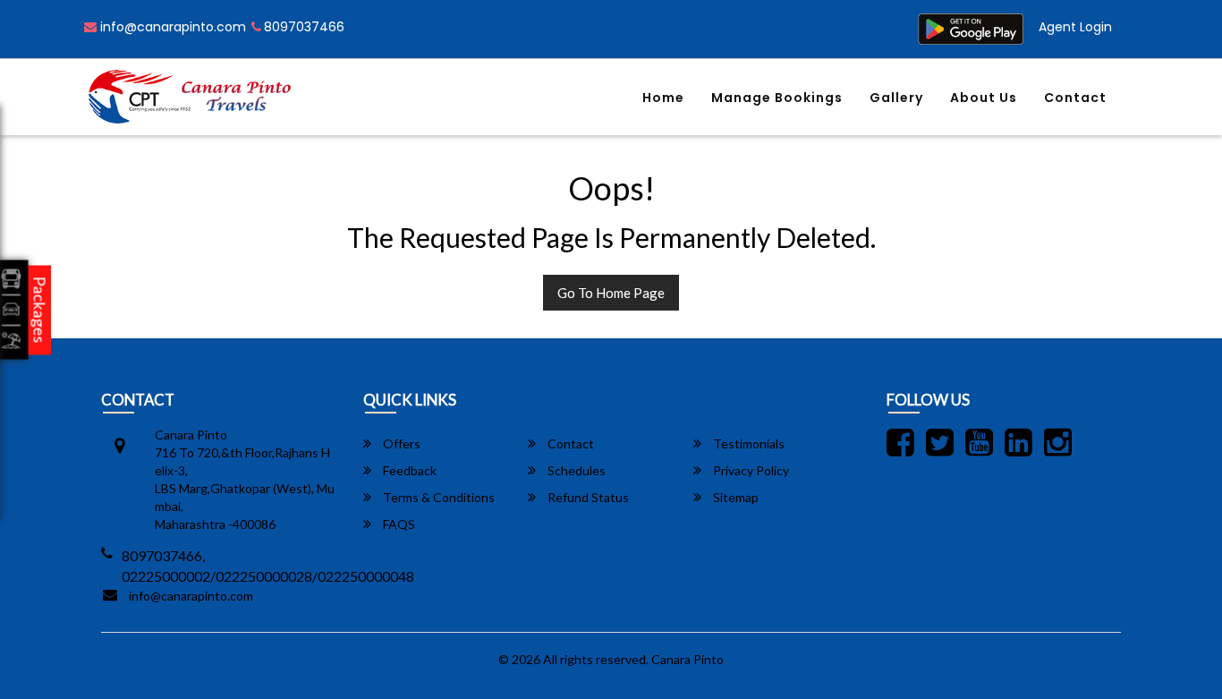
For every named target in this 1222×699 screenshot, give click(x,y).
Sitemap (734, 497)
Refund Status (587, 497)
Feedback (408, 470)
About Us (983, 98)
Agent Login (1075, 27)
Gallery (896, 98)
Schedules (575, 470)
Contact (1075, 98)
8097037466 (304, 27)
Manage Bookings (777, 98)
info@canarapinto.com (171, 27)
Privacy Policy (749, 470)
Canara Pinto (687, 659)
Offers (400, 443)
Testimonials (747, 443)
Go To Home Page (611, 293)
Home (663, 98)
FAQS (397, 524)
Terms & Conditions (437, 497)
